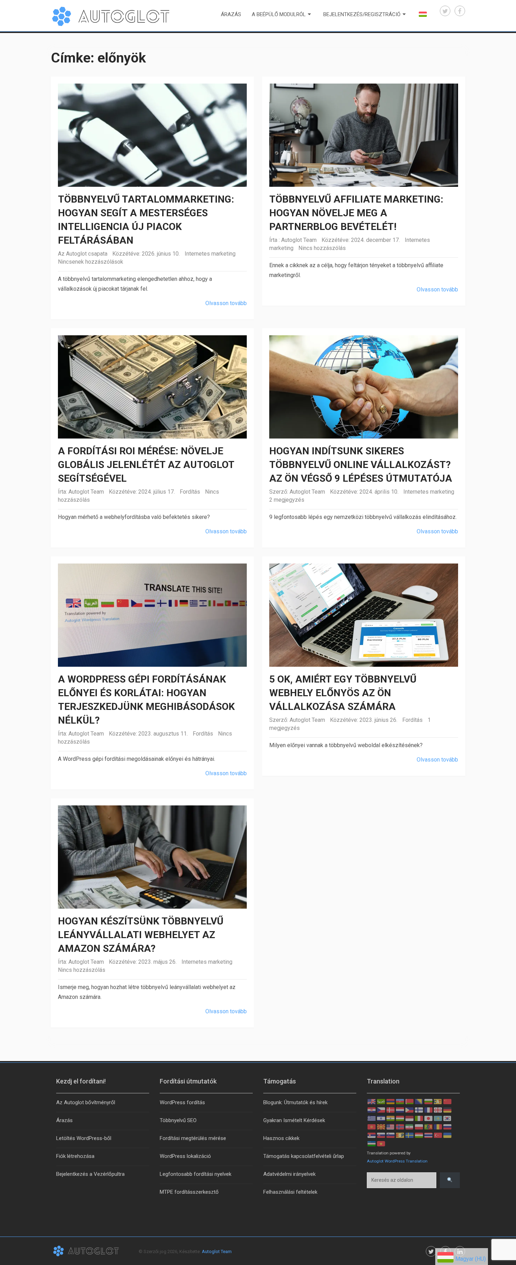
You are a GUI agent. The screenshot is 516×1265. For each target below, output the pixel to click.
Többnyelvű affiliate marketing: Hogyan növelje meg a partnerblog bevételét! (356, 212)
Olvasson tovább (226, 303)
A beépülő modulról (279, 14)
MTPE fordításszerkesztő (189, 1192)
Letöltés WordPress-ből (83, 1138)
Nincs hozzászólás (322, 248)
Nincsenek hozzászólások (90, 261)
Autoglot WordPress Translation (397, 1161)
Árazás (231, 14)
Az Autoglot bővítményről (85, 1102)
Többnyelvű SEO (178, 1120)
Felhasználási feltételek (290, 1192)
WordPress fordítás (182, 1102)
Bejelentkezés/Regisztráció (362, 14)
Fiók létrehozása (75, 1156)
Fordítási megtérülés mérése (193, 1138)
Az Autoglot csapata (82, 253)
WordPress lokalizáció (185, 1156)
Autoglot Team (299, 240)
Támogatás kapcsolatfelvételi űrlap (303, 1156)
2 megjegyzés (286, 499)
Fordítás (190, 491)
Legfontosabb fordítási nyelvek (195, 1174)
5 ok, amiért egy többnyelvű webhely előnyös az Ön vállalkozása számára (342, 692)
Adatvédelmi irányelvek (289, 1174)
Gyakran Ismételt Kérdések (294, 1120)
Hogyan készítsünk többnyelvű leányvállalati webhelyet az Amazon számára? (140, 934)
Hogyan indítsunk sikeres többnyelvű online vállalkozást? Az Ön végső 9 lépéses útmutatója (360, 464)
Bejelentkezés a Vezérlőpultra (90, 1174)
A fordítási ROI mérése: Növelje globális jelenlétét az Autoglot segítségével (146, 464)
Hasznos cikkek (281, 1138)
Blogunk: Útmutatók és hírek (295, 1102)
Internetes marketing (210, 253)
